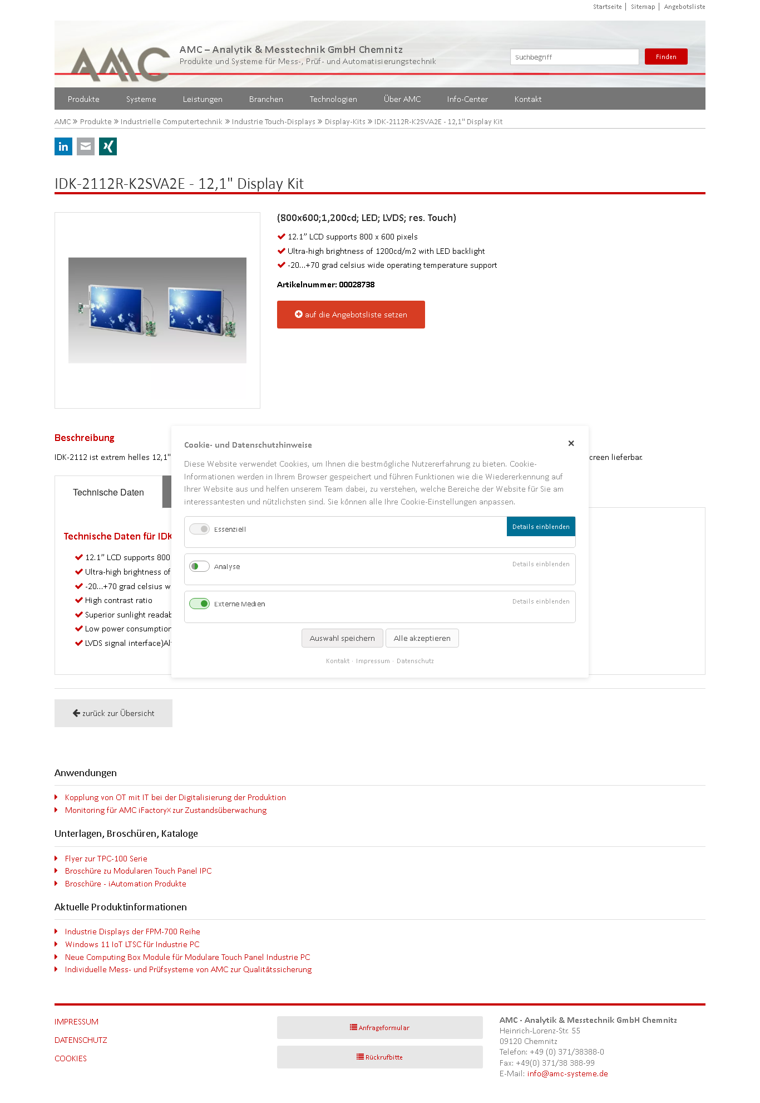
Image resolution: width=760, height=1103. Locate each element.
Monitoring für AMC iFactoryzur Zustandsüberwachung (166, 810)
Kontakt (528, 99)
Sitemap (643, 6)
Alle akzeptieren (422, 637)
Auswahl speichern (342, 637)
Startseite (607, 6)
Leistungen (203, 99)
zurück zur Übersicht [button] (118, 713)
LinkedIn (63, 146)
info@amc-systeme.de (567, 1073)
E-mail (86, 146)
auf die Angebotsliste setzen (356, 314)
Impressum (76, 1021)
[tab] (108, 491)
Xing (108, 146)
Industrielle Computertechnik (172, 121)
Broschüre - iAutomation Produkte (125, 883)
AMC (63, 121)
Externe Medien (239, 604)
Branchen (266, 99)
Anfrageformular (384, 1027)
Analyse (227, 566)
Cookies (71, 1058)
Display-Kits (345, 121)
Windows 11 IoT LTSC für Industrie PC (132, 944)
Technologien (333, 99)
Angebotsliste (684, 6)
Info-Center (467, 99)
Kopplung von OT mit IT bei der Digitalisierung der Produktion (175, 797)
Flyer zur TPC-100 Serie (106, 858)
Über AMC (402, 99)
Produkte (84, 99)
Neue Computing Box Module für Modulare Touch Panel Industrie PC (187, 957)
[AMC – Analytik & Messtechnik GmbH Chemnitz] (121, 54)
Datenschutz (81, 1040)
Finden (666, 56)
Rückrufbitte (384, 1057)
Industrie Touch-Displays (273, 121)
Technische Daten (108, 492)
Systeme (141, 99)
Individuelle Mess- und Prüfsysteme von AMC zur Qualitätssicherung (188, 969)
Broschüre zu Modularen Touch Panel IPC (138, 870)
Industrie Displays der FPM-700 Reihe (132, 931)
